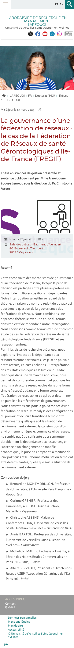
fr (57, 4)
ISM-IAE (10, 607)
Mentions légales (19, 621)
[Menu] (5, 4)
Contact (10, 603)
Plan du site (15, 625)
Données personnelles (22, 617)
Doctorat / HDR (45, 95)
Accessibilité (16, 629)
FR (30, 95)
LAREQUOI (17, 95)
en (61, 4)
